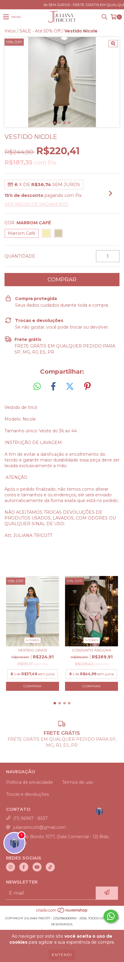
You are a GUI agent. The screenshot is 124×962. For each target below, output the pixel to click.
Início (10, 31)
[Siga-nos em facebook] (23, 867)
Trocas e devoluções (27, 794)
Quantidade (20, 256)
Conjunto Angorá (91, 650)
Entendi (62, 954)
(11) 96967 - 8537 (30, 818)
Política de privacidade (29, 782)
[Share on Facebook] (53, 387)
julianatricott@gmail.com (39, 827)
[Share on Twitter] (70, 387)
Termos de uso (77, 782)
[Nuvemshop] (62, 912)
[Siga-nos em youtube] (37, 867)
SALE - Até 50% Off (40, 31)
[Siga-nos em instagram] (10, 867)
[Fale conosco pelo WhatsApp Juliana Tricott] (111, 916)
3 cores (91, 640)
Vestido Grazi (32, 650)
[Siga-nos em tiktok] (50, 867)
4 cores (32, 640)
